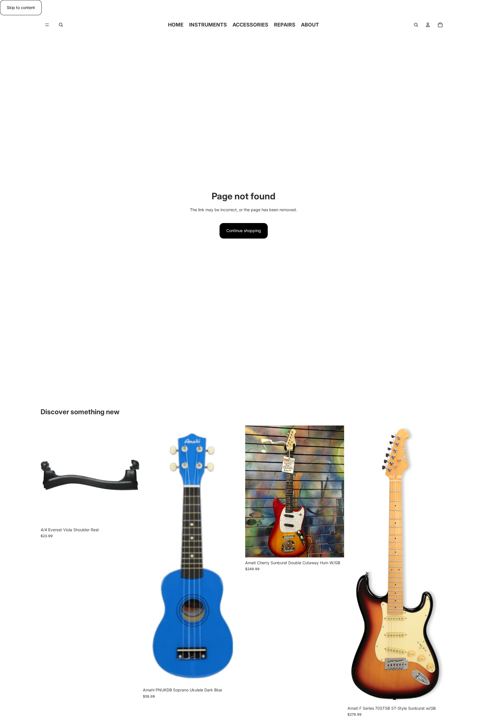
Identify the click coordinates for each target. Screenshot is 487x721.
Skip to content (21, 7)
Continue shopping (243, 230)
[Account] (428, 25)
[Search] (61, 25)
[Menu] (47, 25)
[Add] (131, 516)
